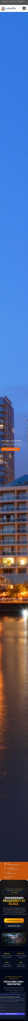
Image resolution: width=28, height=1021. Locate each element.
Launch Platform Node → (14, 920)
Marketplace (20, 1)
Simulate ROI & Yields (14, 926)
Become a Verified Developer (12, 444)
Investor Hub (5, 1)
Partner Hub (13, 1)
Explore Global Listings (10, 449)
